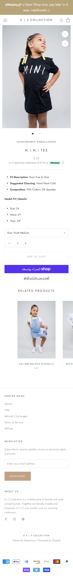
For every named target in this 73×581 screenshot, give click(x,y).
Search (8, 404)
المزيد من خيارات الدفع (36, 278)
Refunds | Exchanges (15, 416)
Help (7, 410)
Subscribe (17, 476)
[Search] (61, 20)
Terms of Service (13, 422)
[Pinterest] (23, 519)
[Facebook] (5, 519)
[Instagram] (14, 519)
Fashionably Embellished (36, 142)
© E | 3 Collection (36, 535)
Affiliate (8, 428)
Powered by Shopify (49, 540)
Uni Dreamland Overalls (36, 363)
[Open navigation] (5, 20)
